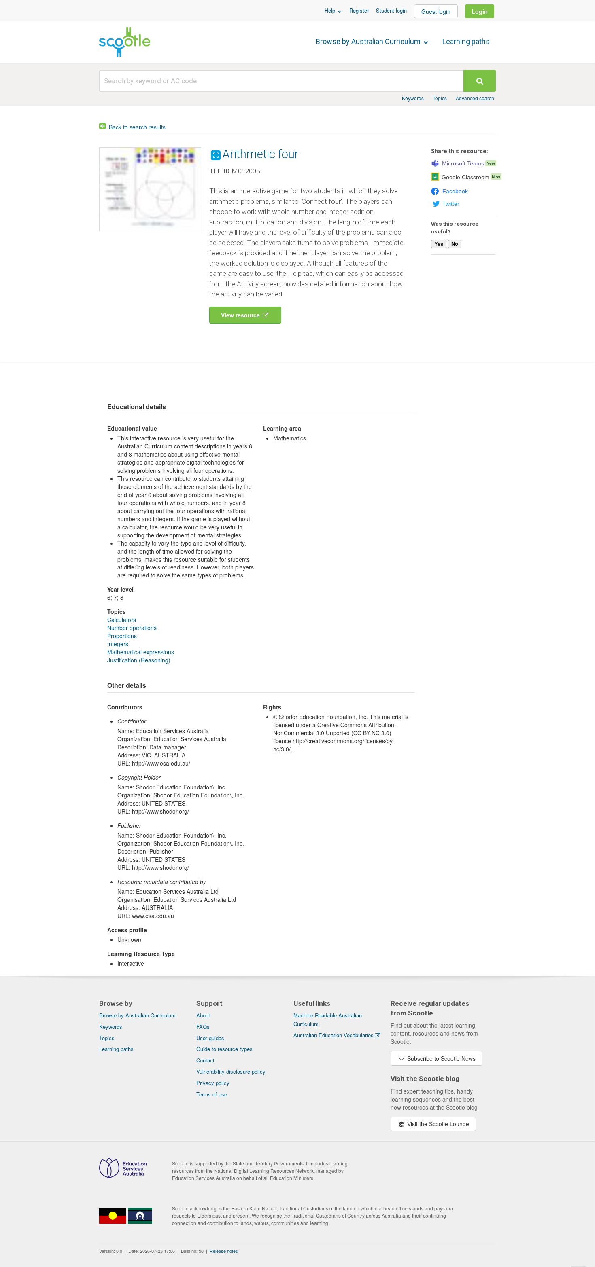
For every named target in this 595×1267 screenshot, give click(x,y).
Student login (391, 10)
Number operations (132, 628)
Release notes (224, 1251)
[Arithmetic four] (150, 233)
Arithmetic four (260, 154)
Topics (440, 98)
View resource (241, 315)
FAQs (203, 1026)
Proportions (122, 636)
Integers (117, 644)
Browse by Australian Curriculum (369, 41)
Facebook (455, 191)
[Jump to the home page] (124, 42)
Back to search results (137, 127)
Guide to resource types (224, 1049)
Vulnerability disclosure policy (231, 1071)
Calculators (121, 620)
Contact (205, 1060)
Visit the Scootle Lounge (437, 1124)
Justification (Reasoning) (138, 660)
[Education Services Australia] (123, 1176)
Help (331, 10)
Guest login (435, 11)
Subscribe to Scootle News (441, 1058)
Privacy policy (213, 1083)
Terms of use (211, 1094)
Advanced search (475, 98)
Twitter (450, 204)
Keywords (413, 98)
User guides (210, 1038)
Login (480, 11)
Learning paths (466, 41)
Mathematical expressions (140, 652)
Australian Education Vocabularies (333, 1035)
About (203, 1015)
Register (359, 10)
